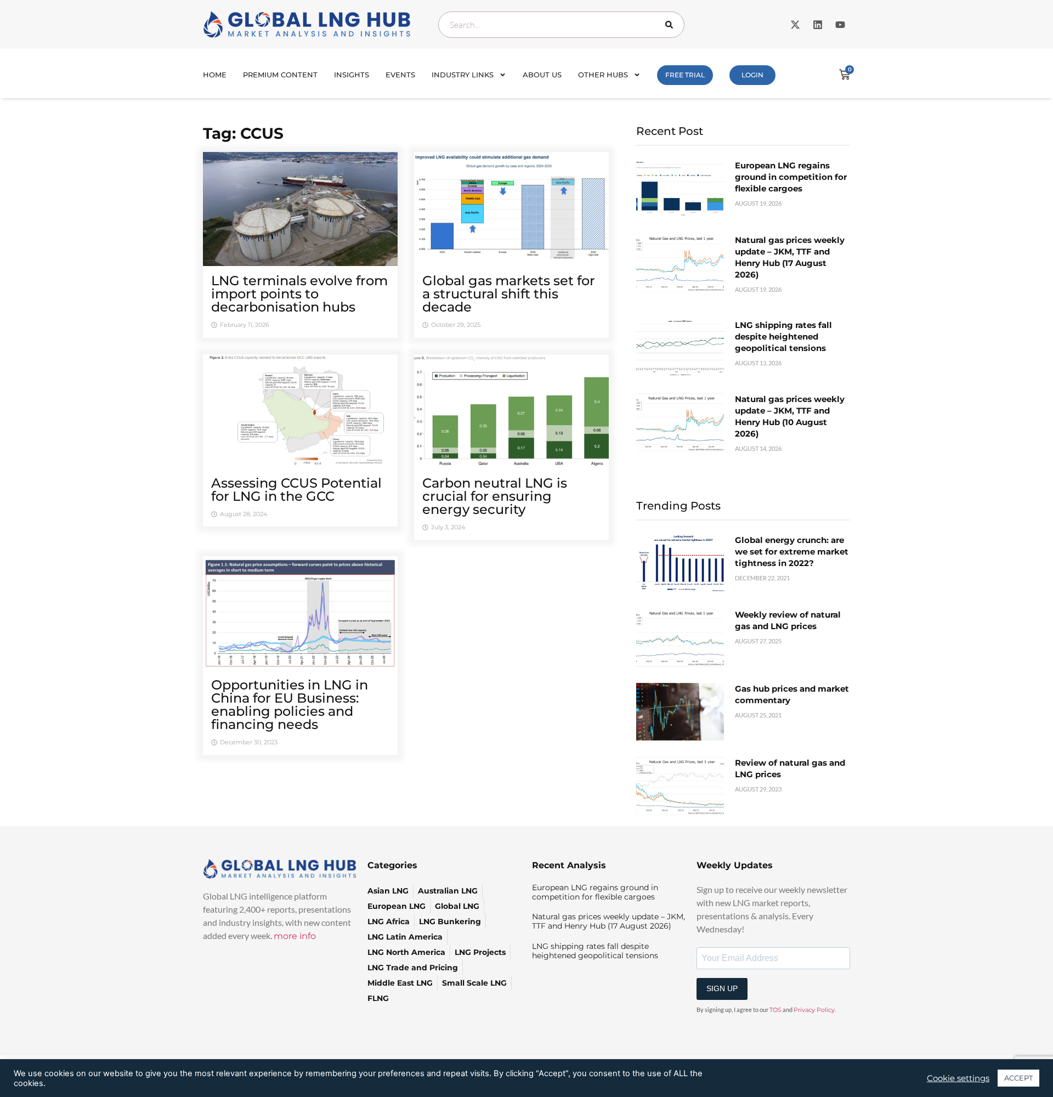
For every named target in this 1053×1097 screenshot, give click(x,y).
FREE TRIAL (685, 75)
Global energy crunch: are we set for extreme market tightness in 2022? (791, 551)
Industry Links (463, 74)
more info (295, 936)
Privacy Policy (814, 1010)
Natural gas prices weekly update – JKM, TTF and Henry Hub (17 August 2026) (608, 921)
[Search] (671, 25)
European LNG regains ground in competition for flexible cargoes (791, 177)
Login (752, 75)
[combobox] (561, 25)
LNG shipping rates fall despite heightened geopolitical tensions (783, 336)
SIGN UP (722, 988)
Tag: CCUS (243, 133)
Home (215, 74)
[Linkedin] (818, 25)
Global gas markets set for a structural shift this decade (508, 294)
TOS (775, 1010)
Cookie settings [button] (958, 1078)
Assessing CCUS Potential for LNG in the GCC (296, 489)
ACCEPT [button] (1018, 1077)
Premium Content (280, 74)
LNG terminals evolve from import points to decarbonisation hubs (299, 294)
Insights (351, 74)
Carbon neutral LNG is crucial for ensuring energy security (494, 496)
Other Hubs (603, 74)
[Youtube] (840, 25)
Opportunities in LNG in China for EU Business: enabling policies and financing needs (289, 704)
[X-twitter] (795, 25)
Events (400, 74)
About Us (542, 74)
